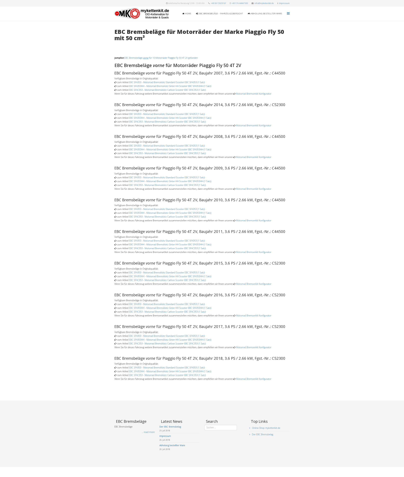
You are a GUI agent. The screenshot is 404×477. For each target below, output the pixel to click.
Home (187, 13)
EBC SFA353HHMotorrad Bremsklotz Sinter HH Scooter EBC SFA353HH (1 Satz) (170, 86)
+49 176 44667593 (240, 3)
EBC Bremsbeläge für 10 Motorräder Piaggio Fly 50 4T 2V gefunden (161, 57)
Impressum (284, 3)
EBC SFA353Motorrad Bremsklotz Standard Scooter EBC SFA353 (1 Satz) (167, 82)
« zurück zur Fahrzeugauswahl (129, 44)
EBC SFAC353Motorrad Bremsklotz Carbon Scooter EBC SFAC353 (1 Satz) (167, 89)
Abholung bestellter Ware (266, 13)
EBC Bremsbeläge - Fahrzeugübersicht (220, 13)
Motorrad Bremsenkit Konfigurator (253, 93)
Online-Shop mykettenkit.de (265, 427)
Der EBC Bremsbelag (262, 434)
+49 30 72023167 (218, 3)
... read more (148, 432)
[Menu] (288, 13)
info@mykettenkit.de (264, 3)
